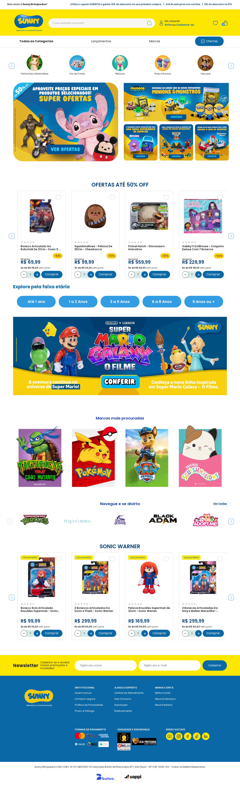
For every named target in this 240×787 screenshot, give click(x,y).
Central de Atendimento (129, 693)
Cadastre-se (185, 25)
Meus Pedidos (163, 705)
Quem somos (83, 693)
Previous (10, 64)
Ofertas (212, 41)
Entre (168, 25)
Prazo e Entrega (84, 711)
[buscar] (149, 23)
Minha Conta (162, 693)
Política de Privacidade (89, 705)
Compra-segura (85, 699)
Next (230, 64)
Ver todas (220, 503)
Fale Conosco (122, 699)
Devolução (121, 705)
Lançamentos (101, 41)
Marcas (154, 41)
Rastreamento (123, 711)
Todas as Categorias (36, 41)
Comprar (52, 274)
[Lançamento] (41, 599)
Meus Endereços (165, 699)
